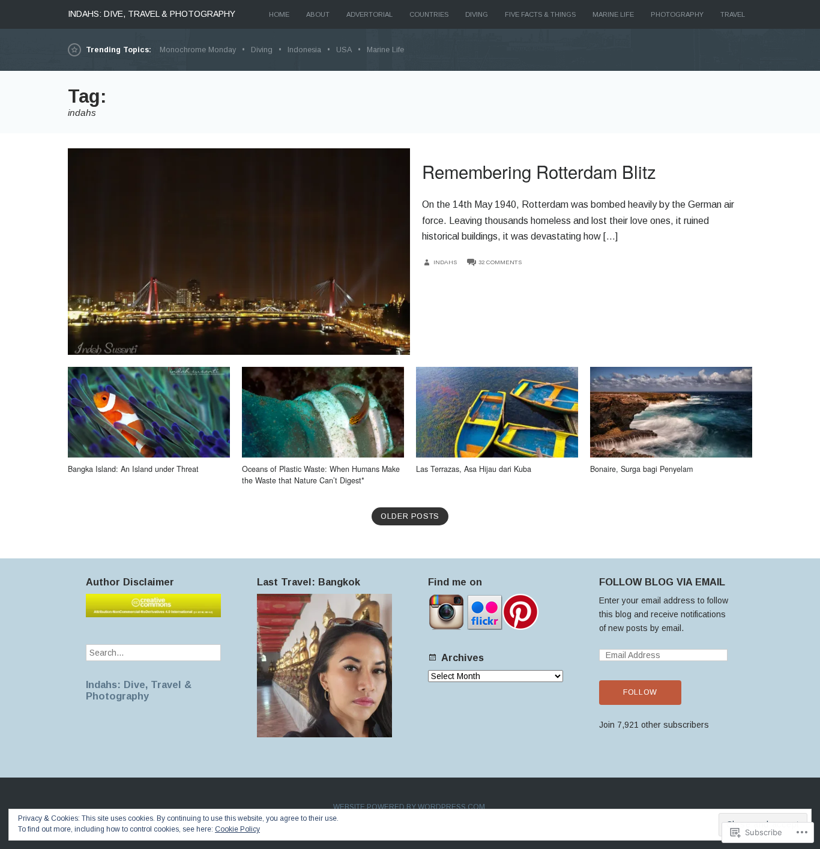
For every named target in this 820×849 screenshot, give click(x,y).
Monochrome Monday (198, 50)
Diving (476, 14)
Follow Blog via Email (662, 581)
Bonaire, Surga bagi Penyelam (641, 469)
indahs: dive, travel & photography (151, 14)
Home (279, 14)
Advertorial (369, 14)
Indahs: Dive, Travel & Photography (138, 690)
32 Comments (500, 262)
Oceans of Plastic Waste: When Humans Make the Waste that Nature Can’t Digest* (321, 475)
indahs (445, 262)
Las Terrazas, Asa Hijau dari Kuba (473, 469)
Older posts (410, 516)
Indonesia (304, 50)
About (318, 14)
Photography (677, 14)
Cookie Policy (237, 829)
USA (344, 50)
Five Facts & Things (540, 14)
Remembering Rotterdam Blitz (539, 171)
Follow (640, 692)
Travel (732, 14)
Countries (428, 14)
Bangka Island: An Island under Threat (133, 469)
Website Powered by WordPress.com (409, 807)
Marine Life (613, 14)
